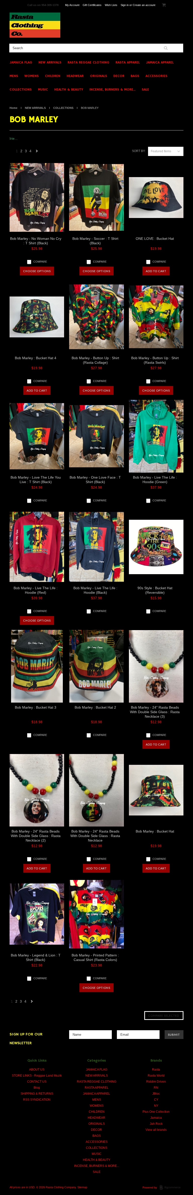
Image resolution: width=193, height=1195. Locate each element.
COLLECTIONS (21, 89)
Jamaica (156, 1117)
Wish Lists (111, 5)
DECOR (118, 76)
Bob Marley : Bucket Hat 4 (35, 358)
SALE (145, 89)
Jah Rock (156, 1124)
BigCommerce (171, 1187)
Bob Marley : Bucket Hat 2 (95, 707)
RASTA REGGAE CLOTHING (88, 62)
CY (156, 1099)
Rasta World (156, 1075)
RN (156, 1087)
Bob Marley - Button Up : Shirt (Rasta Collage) (95, 360)
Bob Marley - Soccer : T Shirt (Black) (95, 241)
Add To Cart (156, 271)
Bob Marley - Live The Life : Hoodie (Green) (155, 479)
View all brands (156, 1130)
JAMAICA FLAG (21, 62)
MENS (14, 76)
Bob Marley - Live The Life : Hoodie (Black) (95, 590)
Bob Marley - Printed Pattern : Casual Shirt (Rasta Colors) (95, 957)
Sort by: (139, 151)
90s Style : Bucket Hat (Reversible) (154, 590)
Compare (40, 261)
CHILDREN (52, 76)
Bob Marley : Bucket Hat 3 (35, 707)
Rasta (156, 1069)
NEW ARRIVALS (49, 62)
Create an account (144, 5)
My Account (72, 5)
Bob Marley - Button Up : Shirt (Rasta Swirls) (155, 360)
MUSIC (43, 89)
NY (156, 1105)
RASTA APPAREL (128, 62)
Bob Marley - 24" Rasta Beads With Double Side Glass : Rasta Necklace (95, 835)
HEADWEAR (75, 76)
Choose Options (37, 271)
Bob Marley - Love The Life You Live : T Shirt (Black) (36, 479)
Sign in (125, 5)
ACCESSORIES (156, 76)
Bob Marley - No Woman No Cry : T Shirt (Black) (35, 241)
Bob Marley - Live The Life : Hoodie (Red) (36, 590)
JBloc (156, 1093)
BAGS (135, 76)
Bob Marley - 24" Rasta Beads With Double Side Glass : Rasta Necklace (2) (36, 835)
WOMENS (31, 76)
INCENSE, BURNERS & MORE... (112, 89)
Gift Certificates (92, 5)
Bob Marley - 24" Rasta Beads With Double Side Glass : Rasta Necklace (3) (155, 711)
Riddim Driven (156, 1081)
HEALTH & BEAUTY (68, 89)
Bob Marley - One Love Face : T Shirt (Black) (95, 479)
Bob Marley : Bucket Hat (155, 831)
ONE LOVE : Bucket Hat (155, 239)
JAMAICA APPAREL (160, 62)
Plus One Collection (156, 1111)
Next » (37, 152)
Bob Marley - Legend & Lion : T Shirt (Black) (36, 957)
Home (13, 107)
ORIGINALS (98, 76)
